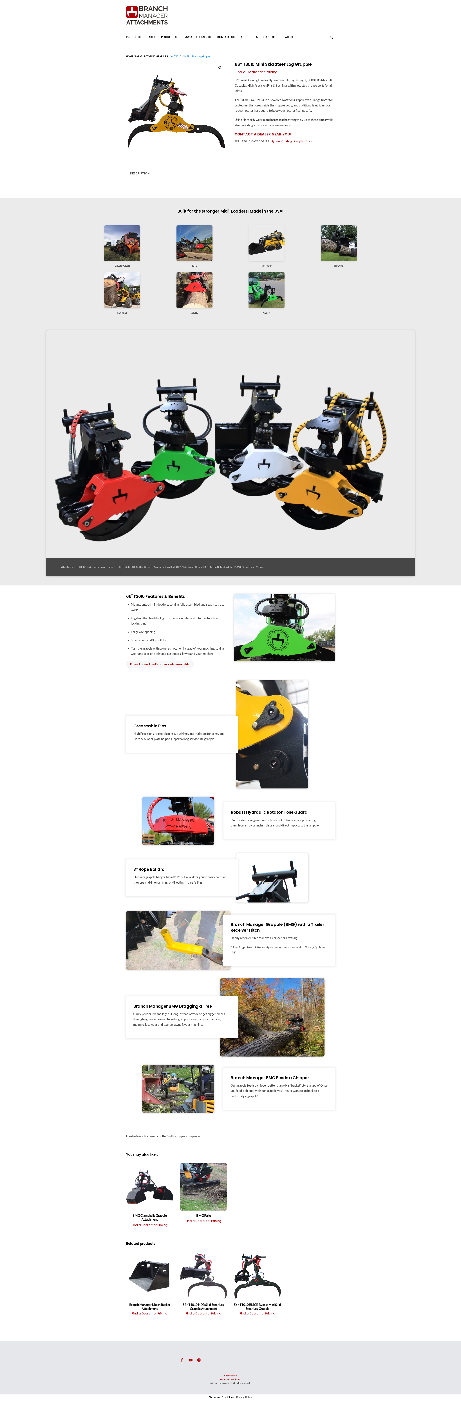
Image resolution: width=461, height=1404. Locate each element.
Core (309, 141)
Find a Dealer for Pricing (256, 72)
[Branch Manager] (147, 23)
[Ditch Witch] (122, 259)
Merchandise (265, 37)
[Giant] (194, 305)
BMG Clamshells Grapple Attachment (150, 1218)
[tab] (140, 173)
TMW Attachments (197, 37)
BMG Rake (203, 1215)
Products (133, 37)
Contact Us (226, 37)
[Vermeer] (267, 259)
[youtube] (190, 1359)
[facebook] (181, 1359)
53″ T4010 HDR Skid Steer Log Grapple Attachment (203, 1307)
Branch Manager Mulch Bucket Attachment (149, 1307)
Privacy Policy (230, 1375)
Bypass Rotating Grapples (151, 56)
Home (129, 56)
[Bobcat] (339, 259)
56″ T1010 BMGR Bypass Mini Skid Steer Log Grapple (257, 1307)
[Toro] (194, 259)
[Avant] (267, 305)
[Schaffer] (122, 305)
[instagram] (199, 1359)
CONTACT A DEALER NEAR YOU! (263, 134)
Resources (169, 37)
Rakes (151, 37)
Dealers (287, 37)
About (245, 37)
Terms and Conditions (230, 1379)
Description (140, 173)
